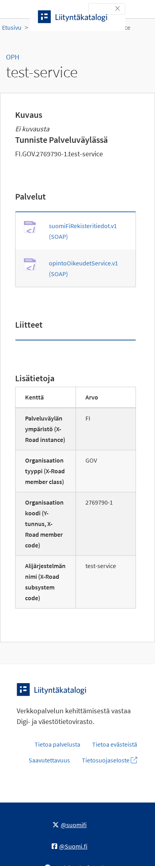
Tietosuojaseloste (106, 760)
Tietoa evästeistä (114, 744)
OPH (12, 56)
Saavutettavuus (49, 760)
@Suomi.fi (73, 846)
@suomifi (74, 825)
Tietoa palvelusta (57, 744)
